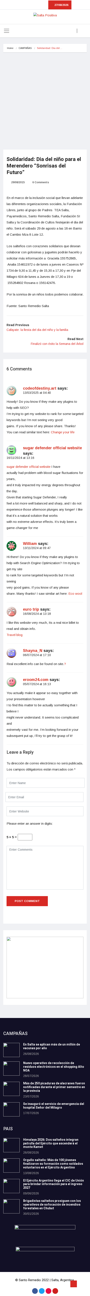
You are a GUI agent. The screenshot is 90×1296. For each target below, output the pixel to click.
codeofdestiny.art (39, 388)
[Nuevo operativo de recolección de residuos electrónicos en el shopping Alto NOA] (11, 1068)
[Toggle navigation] (6, 30)
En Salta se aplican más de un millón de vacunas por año (51, 1046)
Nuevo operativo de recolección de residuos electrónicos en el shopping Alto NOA (53, 1067)
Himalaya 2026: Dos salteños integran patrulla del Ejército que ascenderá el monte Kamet (50, 1143)
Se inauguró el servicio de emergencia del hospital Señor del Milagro (53, 1106)
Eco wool (75, 593)
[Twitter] (42, 1291)
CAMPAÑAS (25, 48)
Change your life (62, 432)
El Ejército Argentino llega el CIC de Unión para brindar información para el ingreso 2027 (53, 1184)
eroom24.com (35, 679)
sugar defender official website (52, 448)
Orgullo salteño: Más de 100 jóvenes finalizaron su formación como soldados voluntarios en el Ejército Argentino (53, 1164)
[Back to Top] (73, 1283)
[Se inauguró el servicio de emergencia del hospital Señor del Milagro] (11, 1109)
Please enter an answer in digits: (30, 823)
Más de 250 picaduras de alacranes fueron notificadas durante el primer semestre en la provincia (54, 1087)
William (30, 543)
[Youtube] (55, 1291)
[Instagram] (48, 1291)
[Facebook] (35, 1291)
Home (10, 48)
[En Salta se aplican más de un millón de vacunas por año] (11, 1050)
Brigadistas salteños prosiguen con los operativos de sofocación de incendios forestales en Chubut (52, 1205)
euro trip (31, 609)
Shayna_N (32, 650)
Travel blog (14, 635)
